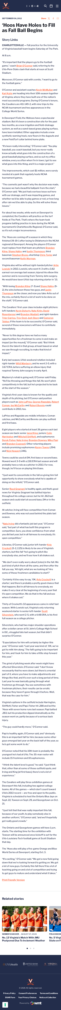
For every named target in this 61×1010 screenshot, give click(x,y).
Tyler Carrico (9, 318)
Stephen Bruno (20, 255)
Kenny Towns (42, 447)
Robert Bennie (37, 405)
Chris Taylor (46, 255)
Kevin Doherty (23, 310)
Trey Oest (21, 318)
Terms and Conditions (49, 993)
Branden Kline (22, 286)
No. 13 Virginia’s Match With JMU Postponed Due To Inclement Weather (23, 939)
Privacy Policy (9, 993)
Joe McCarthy (18, 405)
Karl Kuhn (7, 93)
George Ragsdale (42, 402)
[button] (27, 948)
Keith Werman (27, 258)
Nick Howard (13, 451)
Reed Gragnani (17, 489)
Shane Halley (15, 251)
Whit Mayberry (23, 363)
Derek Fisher (9, 440)
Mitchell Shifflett (27, 436)
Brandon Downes (38, 440)
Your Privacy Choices (27, 997)
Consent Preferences (28, 993)
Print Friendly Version (13, 880)
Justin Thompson (36, 251)
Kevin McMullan (44, 90)
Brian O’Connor (24, 65)
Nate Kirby (36, 310)
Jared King (32, 433)
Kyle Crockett (44, 579)
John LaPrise (25, 402)
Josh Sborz (33, 318)
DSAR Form (10, 997)
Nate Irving (22, 440)
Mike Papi (53, 440)
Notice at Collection (47, 997)
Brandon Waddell (30, 314)
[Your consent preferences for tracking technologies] (5, 1005)
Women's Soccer (10, 934)
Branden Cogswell (16, 444)
